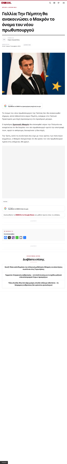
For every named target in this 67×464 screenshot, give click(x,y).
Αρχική (4, 7)
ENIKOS (6, 2)
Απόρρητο (4, 462)
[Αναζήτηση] (50, 3)
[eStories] (58, 3)
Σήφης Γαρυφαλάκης (14, 40)
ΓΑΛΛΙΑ (5, 201)
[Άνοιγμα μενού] (64, 3)
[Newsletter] (54, 3)
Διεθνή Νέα (12, 7)
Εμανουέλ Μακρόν (21, 124)
